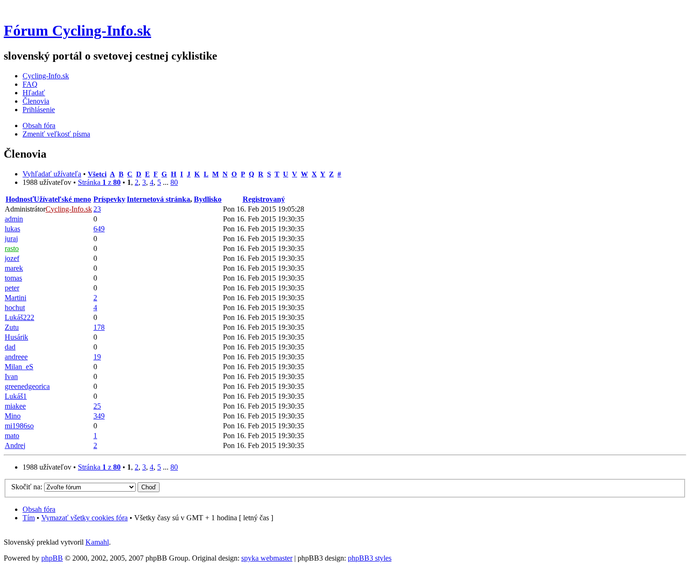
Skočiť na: (26, 487)
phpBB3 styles (369, 558)
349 (99, 416)
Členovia (36, 101)
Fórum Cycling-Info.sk (77, 30)
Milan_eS (19, 367)
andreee (16, 357)
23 (97, 209)
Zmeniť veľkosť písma (56, 134)
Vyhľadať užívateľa (52, 174)
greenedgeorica (27, 386)
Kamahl (97, 542)
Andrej (15, 445)
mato (12, 436)
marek (14, 268)
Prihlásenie (39, 110)
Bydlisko (208, 199)
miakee (15, 406)
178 (99, 327)
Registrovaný (264, 199)
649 (99, 229)
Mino (13, 416)
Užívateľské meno (62, 199)
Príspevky (109, 199)
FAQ (30, 84)
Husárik (16, 337)
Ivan (11, 376)
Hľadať (34, 93)
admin (14, 219)
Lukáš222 (19, 317)
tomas (13, 278)
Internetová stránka (158, 199)
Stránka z (99, 182)
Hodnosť (20, 199)
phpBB (52, 558)
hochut (15, 308)
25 (97, 406)
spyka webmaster (266, 558)
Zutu (12, 327)
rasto (12, 248)
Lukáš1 (16, 396)
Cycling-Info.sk (46, 76)
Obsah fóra (39, 125)
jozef (12, 258)
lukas (12, 229)
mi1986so (19, 426)
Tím (29, 518)
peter (12, 288)
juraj (11, 239)
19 (97, 357)
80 (174, 182)
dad (10, 347)
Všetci (97, 174)
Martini (15, 298)
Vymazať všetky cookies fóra (84, 518)
